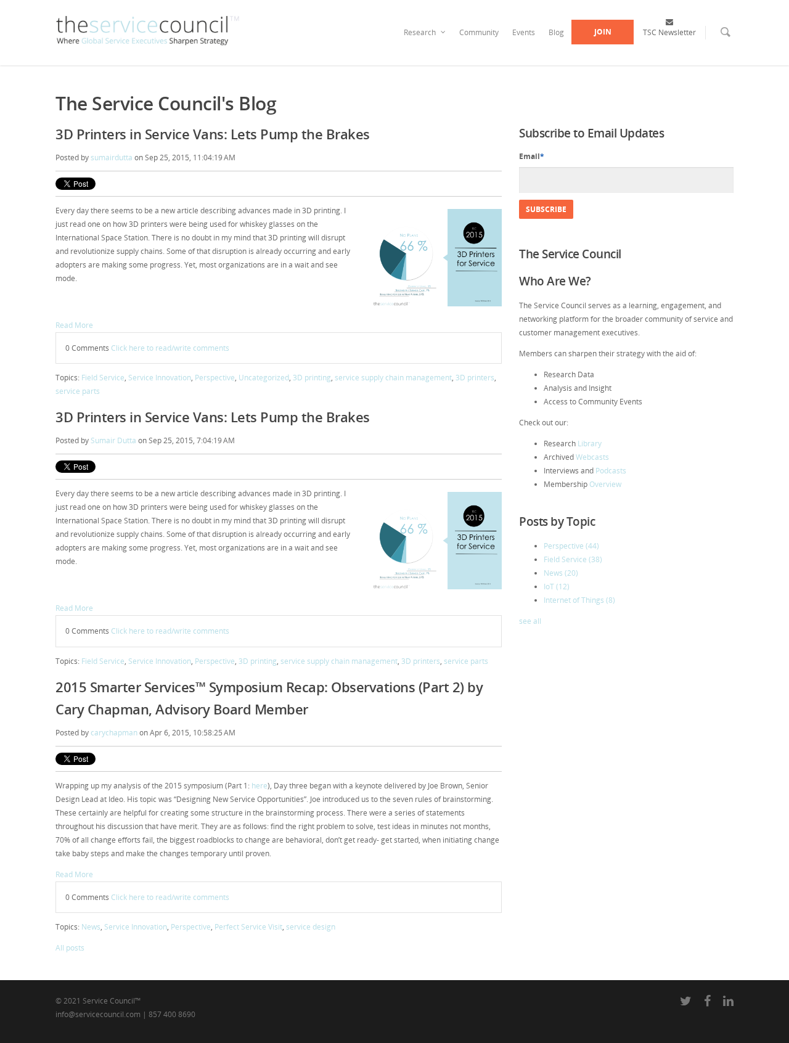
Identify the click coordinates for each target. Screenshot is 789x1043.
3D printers (475, 377)
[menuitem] (718, 40)
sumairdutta (112, 157)
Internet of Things (579, 600)
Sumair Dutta (113, 440)
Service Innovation (159, 377)
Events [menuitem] (523, 32)
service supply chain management (393, 377)
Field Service (103, 377)
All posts (69, 948)
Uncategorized (264, 377)
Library (590, 443)
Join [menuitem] (602, 32)
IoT (557, 586)
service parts (77, 391)
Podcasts (610, 470)
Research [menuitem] (420, 32)
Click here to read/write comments (170, 348)
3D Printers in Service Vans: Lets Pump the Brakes (212, 134)
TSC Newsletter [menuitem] (669, 31)
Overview (605, 484)
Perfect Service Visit (248, 927)
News (90, 927)
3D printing (312, 377)
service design (310, 927)
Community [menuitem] (479, 32)
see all (530, 621)
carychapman (114, 732)
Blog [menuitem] (556, 32)
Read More (74, 325)
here (259, 785)
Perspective (215, 377)
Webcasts (592, 457)
